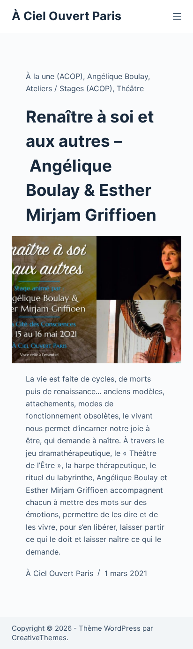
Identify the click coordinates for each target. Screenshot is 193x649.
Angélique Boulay (117, 76)
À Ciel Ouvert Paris (66, 16)
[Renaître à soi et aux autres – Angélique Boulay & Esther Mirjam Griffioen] (97, 299)
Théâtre (130, 88)
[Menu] (177, 16)
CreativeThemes (39, 637)
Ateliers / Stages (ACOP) (69, 88)
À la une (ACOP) (54, 76)
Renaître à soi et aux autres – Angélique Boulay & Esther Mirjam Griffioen (91, 165)
